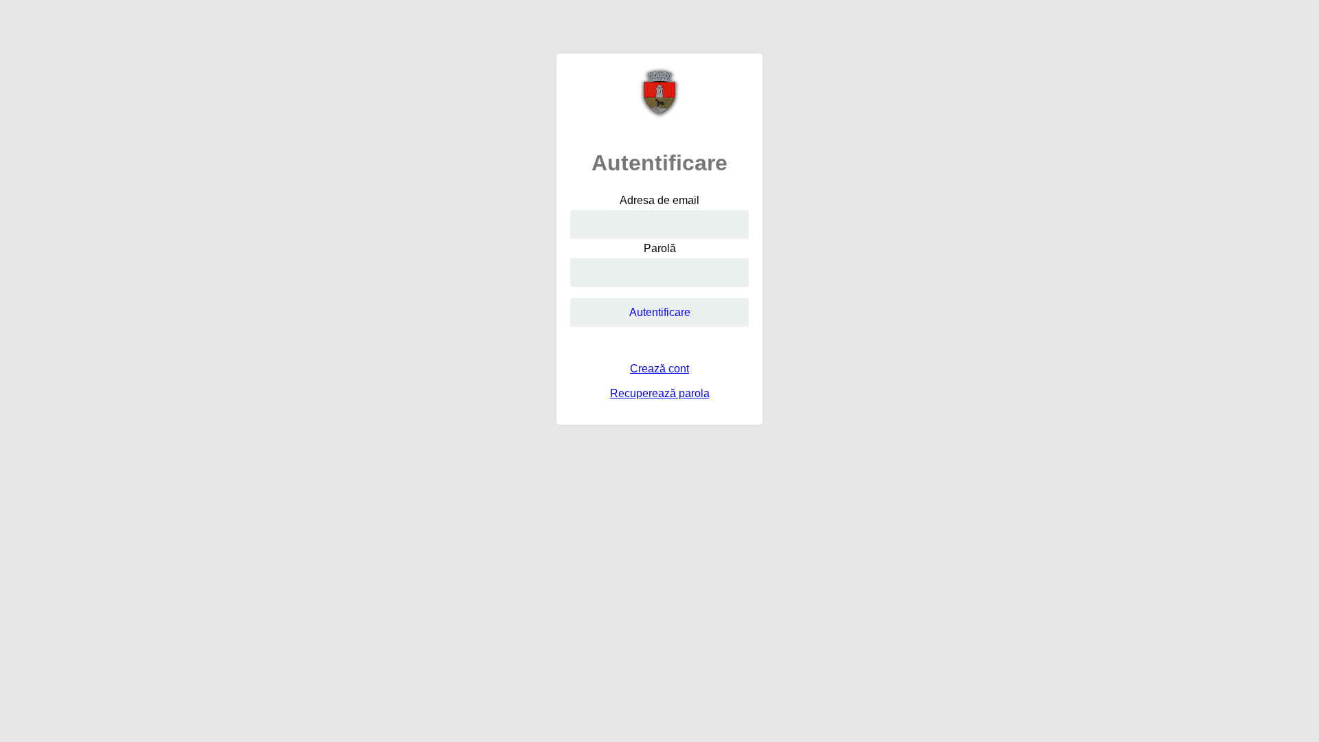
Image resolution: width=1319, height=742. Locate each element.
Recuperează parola (660, 393)
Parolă (660, 248)
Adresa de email (659, 200)
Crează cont (659, 368)
